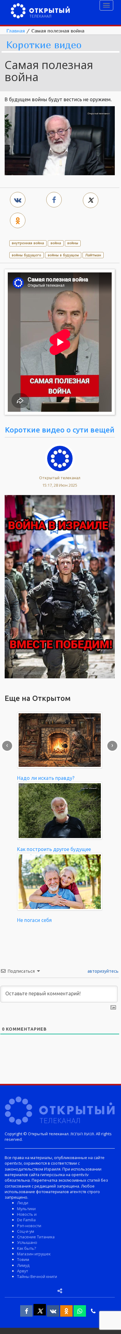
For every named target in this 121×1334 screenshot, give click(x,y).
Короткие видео (44, 45)
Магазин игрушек (34, 1254)
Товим (23, 1259)
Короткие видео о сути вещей (59, 430)
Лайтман (93, 255)
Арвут (22, 1271)
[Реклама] (60, 586)
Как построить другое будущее (54, 849)
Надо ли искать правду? (45, 778)
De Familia (26, 1220)
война (56, 243)
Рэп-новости (29, 1225)
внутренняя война (28, 243)
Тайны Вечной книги (37, 1276)
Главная (15, 31)
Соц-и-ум (25, 1231)
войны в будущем (63, 255)
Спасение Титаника (36, 1237)
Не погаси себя (34, 920)
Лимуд (23, 1265)
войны (72, 243)
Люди (22, 1203)
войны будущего (26, 255)
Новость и (27, 1214)
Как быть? (26, 1248)
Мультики (26, 1208)
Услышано (27, 1242)
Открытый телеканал (59, 478)
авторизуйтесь (103, 971)
